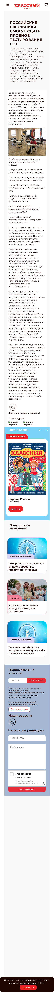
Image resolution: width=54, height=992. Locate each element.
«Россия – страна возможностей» (26, 101)
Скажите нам (19, 709)
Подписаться (36, 680)
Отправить (27, 789)
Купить (15, 508)
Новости (14, 598)
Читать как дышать (20, 556)
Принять (28, 987)
